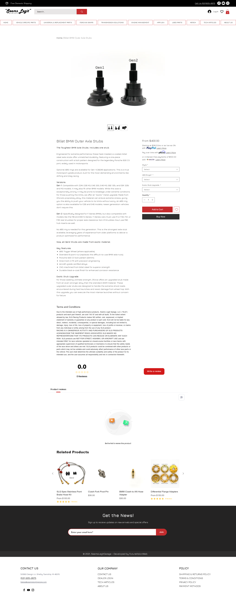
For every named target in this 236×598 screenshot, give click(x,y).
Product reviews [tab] (58, 389)
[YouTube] (28, 590)
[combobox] (160, 169)
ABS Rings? (147, 175)
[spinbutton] (148, 199)
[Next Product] (183, 473)
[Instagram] (33, 590)
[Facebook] (24, 590)
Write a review (154, 371)
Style (145, 165)
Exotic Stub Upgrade (151, 185)
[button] (227, 11)
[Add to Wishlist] (176, 209)
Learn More (161, 148)
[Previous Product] (52, 473)
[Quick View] (71, 473)
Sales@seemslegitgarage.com (33, 582)
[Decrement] (144, 199)
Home (59, 38)
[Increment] (152, 199)
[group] (118, 481)
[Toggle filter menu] (181, 397)
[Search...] (82, 11)
